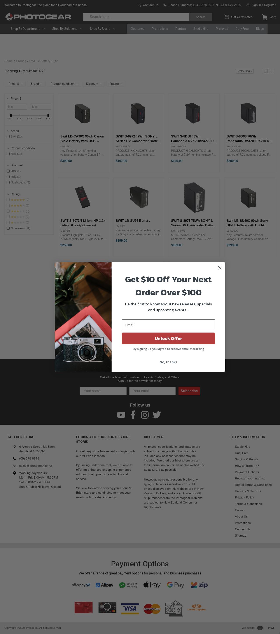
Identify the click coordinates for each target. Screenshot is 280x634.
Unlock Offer (168, 338)
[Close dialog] (220, 268)
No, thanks (168, 362)
